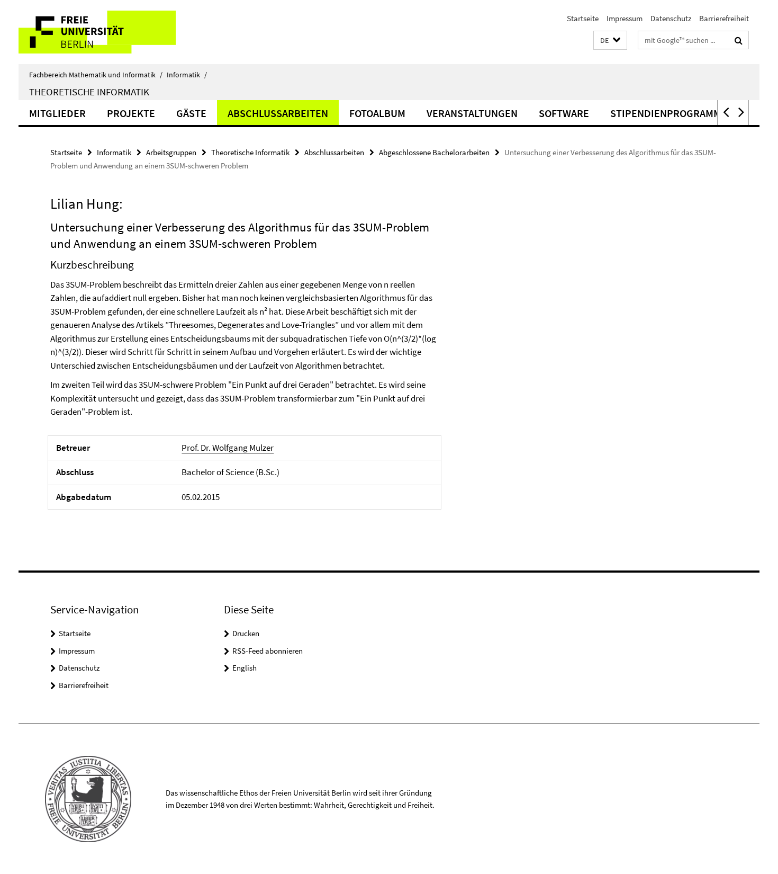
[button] (610, 40)
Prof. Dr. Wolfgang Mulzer (228, 447)
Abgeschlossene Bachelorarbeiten (434, 152)
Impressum (625, 18)
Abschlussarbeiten (278, 113)
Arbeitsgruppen (171, 152)
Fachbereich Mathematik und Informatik (95, 74)
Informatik (187, 74)
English (244, 668)
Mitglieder (57, 113)
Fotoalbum (377, 113)
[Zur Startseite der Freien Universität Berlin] (107, 32)
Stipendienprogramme (668, 113)
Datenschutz (670, 18)
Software (564, 113)
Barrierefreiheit (724, 18)
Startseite (583, 18)
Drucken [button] (245, 633)
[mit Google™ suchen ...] (738, 40)
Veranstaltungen (472, 113)
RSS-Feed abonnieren (267, 651)
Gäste (191, 113)
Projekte (131, 113)
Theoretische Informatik (89, 91)
